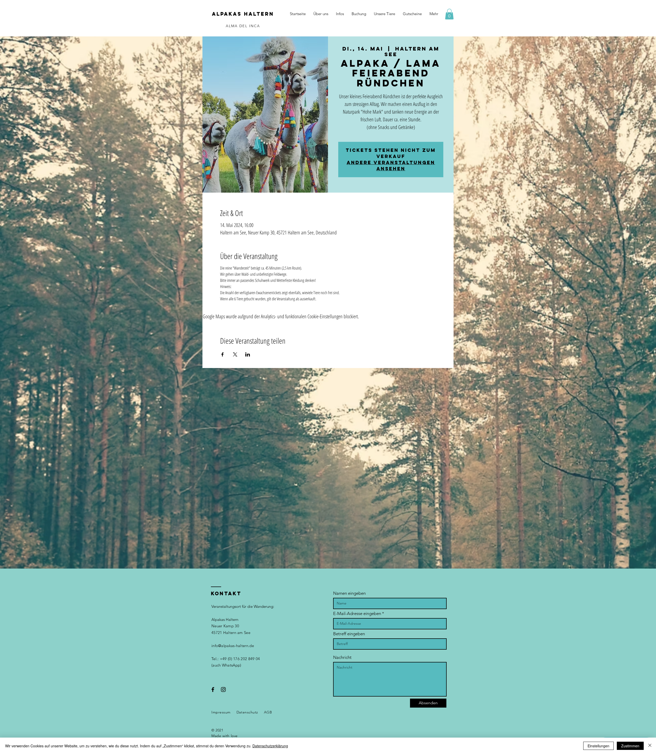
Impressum (221, 712)
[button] (449, 14)
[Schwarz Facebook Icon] (213, 689)
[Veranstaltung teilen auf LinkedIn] (247, 354)
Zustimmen (630, 745)
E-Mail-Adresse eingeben (357, 613)
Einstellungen (598, 745)
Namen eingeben (349, 593)
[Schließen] (650, 746)
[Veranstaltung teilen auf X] (235, 354)
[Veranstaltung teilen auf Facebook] (222, 354)
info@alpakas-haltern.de (232, 645)
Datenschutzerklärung (270, 745)
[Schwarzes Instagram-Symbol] (223, 689)
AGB (268, 712)
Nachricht (342, 657)
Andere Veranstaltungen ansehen (391, 166)
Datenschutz (247, 712)
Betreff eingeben (349, 634)
